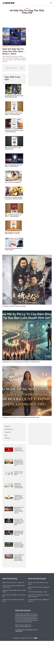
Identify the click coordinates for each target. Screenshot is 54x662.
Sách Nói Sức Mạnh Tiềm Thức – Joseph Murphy (14, 249)
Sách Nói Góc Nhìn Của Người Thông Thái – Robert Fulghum (14, 591)
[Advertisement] (39, 75)
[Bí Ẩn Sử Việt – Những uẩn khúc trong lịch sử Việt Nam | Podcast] (15, 191)
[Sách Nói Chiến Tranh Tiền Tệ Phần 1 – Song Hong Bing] (15, 208)
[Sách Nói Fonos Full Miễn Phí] (14, 175)
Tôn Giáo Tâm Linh (15, 46)
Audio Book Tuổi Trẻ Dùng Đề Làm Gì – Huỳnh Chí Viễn (13, 595)
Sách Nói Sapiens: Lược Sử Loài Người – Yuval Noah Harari (13, 113)
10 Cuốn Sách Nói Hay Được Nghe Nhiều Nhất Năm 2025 (14, 96)
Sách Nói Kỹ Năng (9, 578)
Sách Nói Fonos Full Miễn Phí (13, 182)
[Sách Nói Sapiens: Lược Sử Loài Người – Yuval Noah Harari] (15, 106)
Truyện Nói (8, 432)
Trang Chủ (7, 426)
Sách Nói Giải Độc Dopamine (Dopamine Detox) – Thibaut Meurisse (13, 586)
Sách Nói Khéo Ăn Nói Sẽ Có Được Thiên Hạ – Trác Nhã (12, 232)
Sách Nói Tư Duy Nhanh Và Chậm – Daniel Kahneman (14, 131)
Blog (6, 435)
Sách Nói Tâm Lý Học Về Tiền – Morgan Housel (13, 148)
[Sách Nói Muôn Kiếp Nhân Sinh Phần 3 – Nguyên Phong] (15, 158)
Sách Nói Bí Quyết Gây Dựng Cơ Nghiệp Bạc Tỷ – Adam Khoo (39, 600)
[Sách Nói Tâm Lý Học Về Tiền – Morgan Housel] (15, 141)
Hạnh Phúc (5, 46)
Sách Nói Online (16, 638)
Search (22, 68)
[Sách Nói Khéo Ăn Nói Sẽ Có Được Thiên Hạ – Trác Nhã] (14, 225)
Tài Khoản (7, 438)
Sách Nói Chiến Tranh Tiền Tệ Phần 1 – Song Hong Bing (13, 215)
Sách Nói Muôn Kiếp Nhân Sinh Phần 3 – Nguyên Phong (13, 165)
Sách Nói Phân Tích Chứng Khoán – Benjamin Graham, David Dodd (38, 595)
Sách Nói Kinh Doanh (37, 578)
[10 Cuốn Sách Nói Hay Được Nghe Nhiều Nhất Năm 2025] (14, 89)
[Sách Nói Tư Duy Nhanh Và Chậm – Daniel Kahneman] (14, 124)
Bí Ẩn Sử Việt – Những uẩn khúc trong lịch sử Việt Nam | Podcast (13, 198)
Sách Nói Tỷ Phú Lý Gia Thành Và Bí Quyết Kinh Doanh (13, 600)
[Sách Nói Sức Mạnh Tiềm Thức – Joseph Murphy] (15, 242)
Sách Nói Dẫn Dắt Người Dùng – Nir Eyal (37, 591)
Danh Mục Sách (9, 429)
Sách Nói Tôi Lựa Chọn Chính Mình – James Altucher (38, 583)
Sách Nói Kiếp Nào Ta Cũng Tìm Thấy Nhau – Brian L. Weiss (13, 51)
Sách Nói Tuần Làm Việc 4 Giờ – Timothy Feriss (13, 582)
